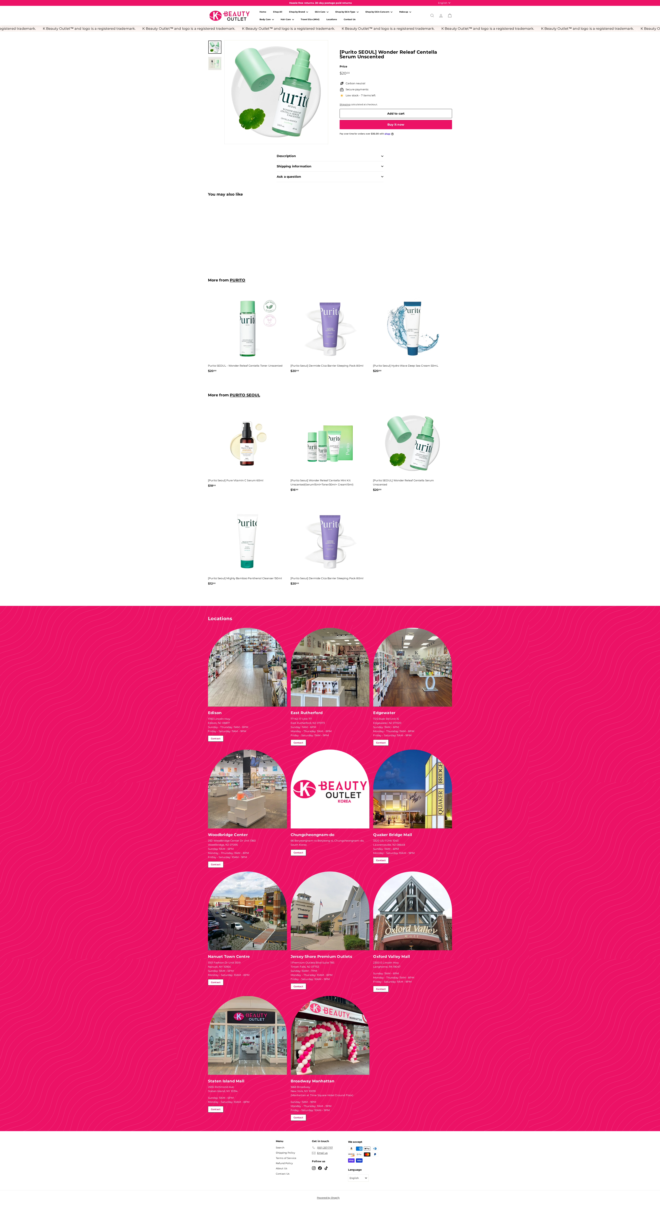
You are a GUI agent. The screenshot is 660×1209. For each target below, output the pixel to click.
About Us (281, 1168)
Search (280, 1147)
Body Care (265, 19)
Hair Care (286, 19)
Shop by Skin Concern (377, 11)
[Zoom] (276, 92)
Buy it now (395, 124)
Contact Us (349, 19)
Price (343, 66)
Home (263, 11)
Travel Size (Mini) (310, 19)
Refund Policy (284, 1163)
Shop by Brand (297, 11)
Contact (216, 738)
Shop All (277, 11)
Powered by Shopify (328, 1197)
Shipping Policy (285, 1152)
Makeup (404, 11)
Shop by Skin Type (345, 11)
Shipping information (294, 166)
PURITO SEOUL (245, 395)
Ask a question (289, 177)
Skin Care (320, 11)
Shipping (345, 104)
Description (286, 156)
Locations (331, 19)
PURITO (237, 280)
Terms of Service (286, 1158)
